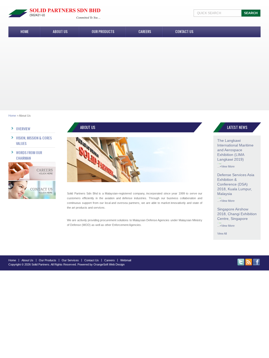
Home (24, 31)
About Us (60, 31)
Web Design (117, 264)
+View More (227, 166)
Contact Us (184, 31)
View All (222, 233)
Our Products (103, 31)
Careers (144, 31)
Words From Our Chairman (29, 155)
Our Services (70, 260)
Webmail (125, 260)
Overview (23, 128)
